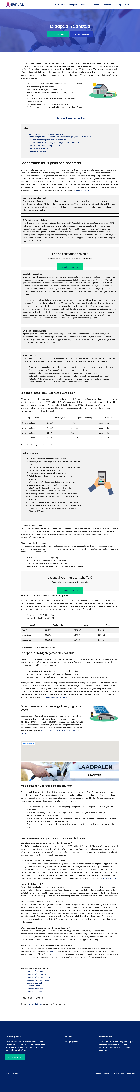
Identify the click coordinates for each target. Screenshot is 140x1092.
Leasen (96, 4)
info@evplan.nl (71, 1042)
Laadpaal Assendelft (36, 991)
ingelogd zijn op (35, 1004)
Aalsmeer (73, 730)
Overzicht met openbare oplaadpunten (45, 145)
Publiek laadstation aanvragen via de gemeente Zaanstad (54, 142)
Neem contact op (15, 1057)
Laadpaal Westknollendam (38, 977)
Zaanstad (52, 951)
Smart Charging (82, 190)
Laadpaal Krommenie (36, 988)
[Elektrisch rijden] (15, 4)
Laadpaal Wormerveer (36, 974)
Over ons (97, 1074)
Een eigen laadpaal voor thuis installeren (46, 134)
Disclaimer (130, 1074)
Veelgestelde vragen (38, 151)
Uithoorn (25, 733)
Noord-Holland (109, 878)
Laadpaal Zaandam (35, 971)
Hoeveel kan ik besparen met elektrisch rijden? (49, 139)
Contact (128, 4)
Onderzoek (107, 1074)
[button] (71, 118)
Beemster (53, 730)
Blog (119, 4)
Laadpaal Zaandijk (34, 983)
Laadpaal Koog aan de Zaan (38, 980)
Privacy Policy (119, 1074)
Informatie (107, 4)
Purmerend (63, 730)
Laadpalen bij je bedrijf (38, 148)
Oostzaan (44, 730)
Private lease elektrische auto (57, 697)
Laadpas (84, 4)
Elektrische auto (58, 4)
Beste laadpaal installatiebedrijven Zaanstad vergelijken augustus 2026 (60, 136)
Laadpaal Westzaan (35, 985)
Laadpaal (73, 4)
